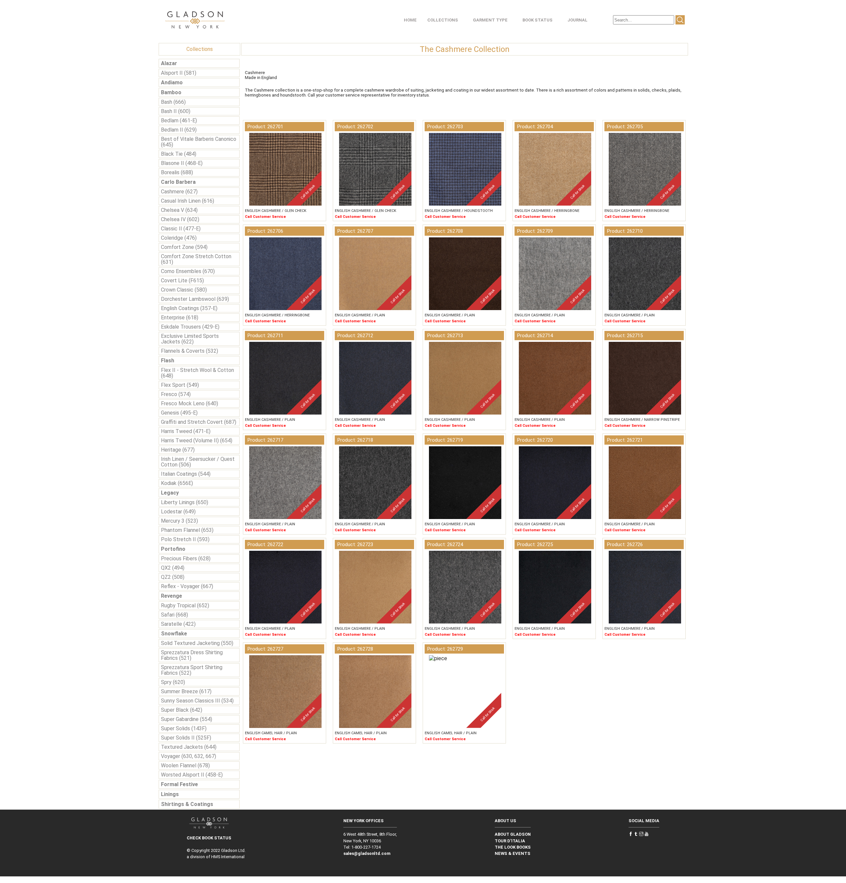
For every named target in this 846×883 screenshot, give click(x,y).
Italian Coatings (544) (186, 474)
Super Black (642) (181, 710)
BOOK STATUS (537, 20)
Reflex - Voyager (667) (187, 586)
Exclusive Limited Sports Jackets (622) (190, 339)
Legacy (170, 493)
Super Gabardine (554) (186, 719)
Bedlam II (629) (179, 130)
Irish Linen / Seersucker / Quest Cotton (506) (198, 462)
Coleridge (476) (179, 238)
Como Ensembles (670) (188, 271)
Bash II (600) (175, 111)
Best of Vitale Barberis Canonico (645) (198, 142)
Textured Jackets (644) (188, 747)
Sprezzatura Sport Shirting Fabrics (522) (191, 670)
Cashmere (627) (179, 191)
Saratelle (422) (178, 624)
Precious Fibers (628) (186, 558)
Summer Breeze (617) (186, 691)
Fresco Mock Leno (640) (189, 403)
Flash (167, 360)
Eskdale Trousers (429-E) (190, 327)
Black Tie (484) (178, 154)
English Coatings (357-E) (189, 308)
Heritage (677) (178, 450)
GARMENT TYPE (490, 20)
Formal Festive (179, 784)
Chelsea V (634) (179, 210)
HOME (410, 20)
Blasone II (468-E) (182, 163)
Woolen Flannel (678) (185, 765)
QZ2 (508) (172, 577)
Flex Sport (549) (180, 385)
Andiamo (172, 82)
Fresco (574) (176, 394)
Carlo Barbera (178, 182)
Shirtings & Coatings (187, 804)
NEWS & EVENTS (512, 853)
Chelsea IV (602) (180, 219)
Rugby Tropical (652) (185, 605)
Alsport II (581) (178, 73)
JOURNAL (577, 20)
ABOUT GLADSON (513, 834)
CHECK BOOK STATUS (209, 837)
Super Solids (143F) (184, 728)
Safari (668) (174, 615)
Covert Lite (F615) (182, 280)
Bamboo (171, 92)
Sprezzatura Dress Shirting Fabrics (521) (192, 655)
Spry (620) (173, 682)
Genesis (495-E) (179, 413)
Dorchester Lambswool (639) (195, 299)
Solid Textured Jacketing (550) (197, 643)
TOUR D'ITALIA (510, 840)
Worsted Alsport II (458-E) (192, 775)
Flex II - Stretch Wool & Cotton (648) (197, 373)
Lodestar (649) (178, 511)
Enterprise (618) (179, 317)
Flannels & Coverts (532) (189, 351)
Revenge (171, 596)
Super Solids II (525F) (186, 738)
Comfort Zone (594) (184, 247)
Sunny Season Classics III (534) (197, 701)
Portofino (173, 549)
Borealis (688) (177, 172)
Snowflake (174, 633)
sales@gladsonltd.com (367, 853)
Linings (170, 794)
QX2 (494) (172, 568)
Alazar (169, 63)
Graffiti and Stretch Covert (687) (198, 422)
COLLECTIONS (442, 20)
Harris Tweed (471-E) (186, 431)
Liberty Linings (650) (184, 502)
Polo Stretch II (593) (185, 539)
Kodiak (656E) (177, 483)
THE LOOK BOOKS (513, 847)
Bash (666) (173, 102)
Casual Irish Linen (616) (187, 201)
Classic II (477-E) (181, 228)
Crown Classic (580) (184, 290)
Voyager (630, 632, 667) (188, 756)
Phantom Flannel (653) (187, 530)
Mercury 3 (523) (179, 521)
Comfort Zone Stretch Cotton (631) (196, 259)
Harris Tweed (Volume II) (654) (196, 440)
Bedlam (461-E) (179, 120)
